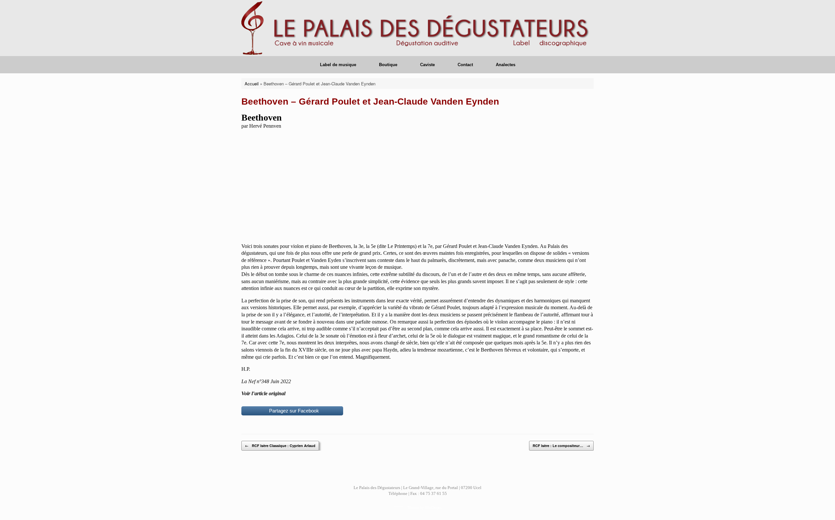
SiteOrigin (433, 507)
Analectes (505, 64)
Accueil (252, 83)
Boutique (388, 64)
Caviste (427, 64)
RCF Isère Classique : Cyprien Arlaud (280, 445)
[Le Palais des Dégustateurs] (417, 28)
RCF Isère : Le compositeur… (561, 445)
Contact (465, 64)
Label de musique (338, 64)
